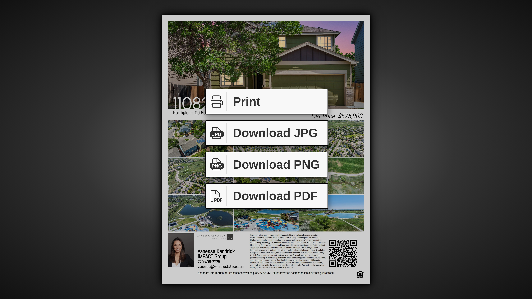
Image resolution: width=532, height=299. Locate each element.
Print (246, 101)
